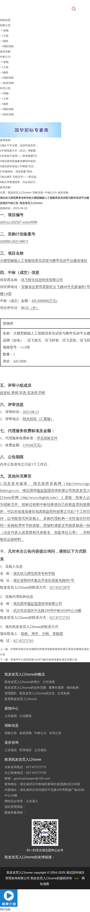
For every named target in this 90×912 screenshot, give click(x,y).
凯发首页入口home (19, 192)
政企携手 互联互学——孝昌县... (20, 176)
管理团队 (11, 693)
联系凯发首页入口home (21, 699)
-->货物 (4, 30)
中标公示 (5, 56)
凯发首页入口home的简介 (22, 682)
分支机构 (63, 693)
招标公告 (5, 25)
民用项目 (25, 750)
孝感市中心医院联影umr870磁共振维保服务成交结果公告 (43, 659)
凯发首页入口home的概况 (25, 674)
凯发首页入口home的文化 (37, 693)
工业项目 (11, 750)
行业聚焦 (25, 716)
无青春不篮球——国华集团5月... (20, 155)
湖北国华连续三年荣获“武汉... (19, 166)
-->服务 (4, 41)
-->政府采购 (7, 82)
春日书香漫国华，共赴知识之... (20, 182)
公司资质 (49, 682)
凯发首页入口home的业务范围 (25, 687)
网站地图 (5, 909)
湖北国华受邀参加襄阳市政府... (20, 161)
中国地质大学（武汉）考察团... (20, 150)
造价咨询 (12, 742)
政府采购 (5, 51)
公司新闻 (11, 716)
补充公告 (5, 88)
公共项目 (40, 750)
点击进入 (32, 801)
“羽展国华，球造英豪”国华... (18, 171)
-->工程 (4, 35)
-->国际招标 (7, 46)
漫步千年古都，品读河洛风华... (20, 145)
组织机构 (73, 687)
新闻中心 (12, 708)
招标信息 (38, 192)
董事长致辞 (56, 687)
